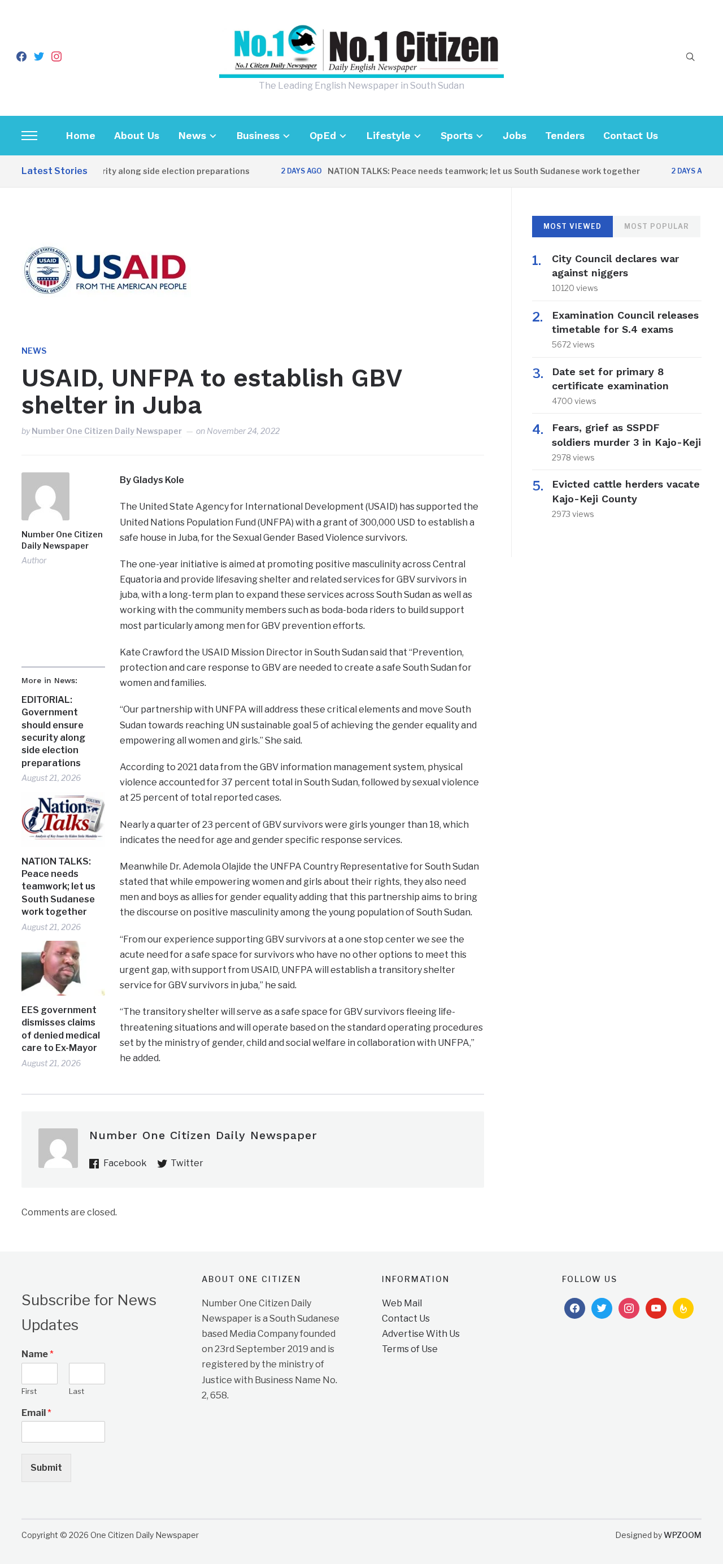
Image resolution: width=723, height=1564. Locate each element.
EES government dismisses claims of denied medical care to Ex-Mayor (60, 1029)
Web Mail (402, 1303)
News (192, 135)
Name (37, 1354)
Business (258, 135)
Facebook (125, 1163)
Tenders (565, 135)
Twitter (187, 1163)
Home (80, 135)
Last (76, 1391)
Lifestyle (388, 135)
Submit (46, 1467)
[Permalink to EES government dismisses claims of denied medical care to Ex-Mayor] (62, 968)
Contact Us (630, 135)
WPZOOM (683, 1535)
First (29, 1391)
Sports (457, 135)
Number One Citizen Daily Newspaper (107, 431)
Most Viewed (572, 226)
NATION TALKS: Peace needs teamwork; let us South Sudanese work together (464, 171)
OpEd (323, 135)
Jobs (514, 135)
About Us (136, 135)
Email (36, 1412)
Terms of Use (410, 1349)
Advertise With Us (421, 1333)
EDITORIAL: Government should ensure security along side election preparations (53, 731)
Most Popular (656, 226)
